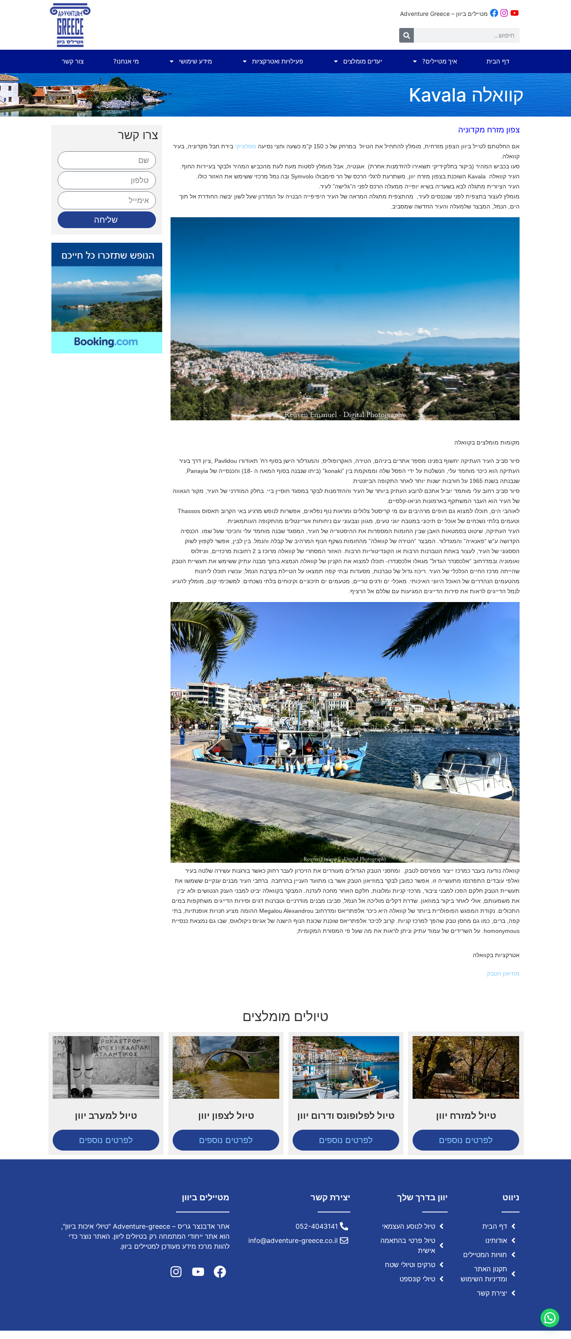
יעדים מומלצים (362, 61)
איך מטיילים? (439, 61)
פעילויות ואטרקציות (277, 61)
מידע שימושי (195, 61)
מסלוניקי (245, 146)
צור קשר (73, 61)
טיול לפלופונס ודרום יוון (346, 1115)
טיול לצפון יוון (226, 1115)
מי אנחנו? (126, 61)
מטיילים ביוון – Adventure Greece (444, 13)
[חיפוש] (406, 35)
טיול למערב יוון (106, 1115)
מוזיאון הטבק (502, 973)
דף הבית (498, 61)
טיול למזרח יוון (466, 1115)
